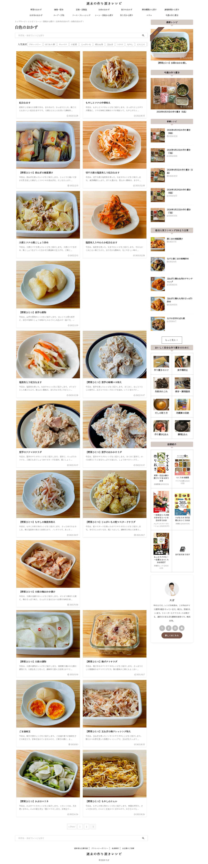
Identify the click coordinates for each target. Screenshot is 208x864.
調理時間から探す (172, 9)
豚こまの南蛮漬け (175, 238)
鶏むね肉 (99, 44)
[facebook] (168, 628)
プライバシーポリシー (99, 848)
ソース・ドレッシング (81, 15)
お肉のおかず (104, 9)
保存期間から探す (149, 9)
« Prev (71, 826)
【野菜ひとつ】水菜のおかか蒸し (172, 62)
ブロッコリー (35, 44)
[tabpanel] (172, 47)
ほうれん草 (50, 44)
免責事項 (115, 848)
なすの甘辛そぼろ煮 (176, 318)
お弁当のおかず (36, 15)
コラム (149, 15)
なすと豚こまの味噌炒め (178, 258)
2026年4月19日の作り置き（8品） (172, 111)
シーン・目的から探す (104, 15)
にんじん (141, 44)
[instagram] (175, 628)
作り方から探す (126, 15)
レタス (120, 44)
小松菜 (74, 44)
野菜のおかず (36, 9)
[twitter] (162, 628)
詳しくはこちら (172, 635)
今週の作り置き (172, 15)
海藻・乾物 (58, 9)
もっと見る (170, 339)
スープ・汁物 (58, 15)
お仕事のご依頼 (128, 848)
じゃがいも (86, 44)
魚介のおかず (126, 9)
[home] (182, 628)
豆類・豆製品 (81, 9)
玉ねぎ (110, 44)
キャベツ (63, 44)
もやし (130, 44)
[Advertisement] (114, 286)
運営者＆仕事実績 (81, 848)
